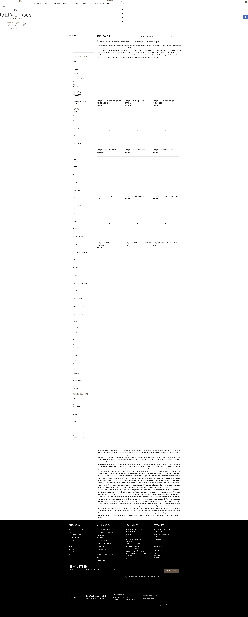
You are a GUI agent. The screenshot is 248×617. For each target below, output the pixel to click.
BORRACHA (76, 406)
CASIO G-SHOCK (78, 151)
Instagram (157, 553)
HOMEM (75, 340)
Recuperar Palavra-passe (106, 532)
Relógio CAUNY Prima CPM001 (106, 150)
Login (99, 529)
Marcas (122, 6)
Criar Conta (106, 529)
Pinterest (157, 555)
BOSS (74, 120)
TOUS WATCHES (78, 314)
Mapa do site (129, 558)
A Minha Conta (102, 535)
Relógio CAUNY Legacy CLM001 (135, 150)
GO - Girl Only (77, 206)
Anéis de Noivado (159, 532)
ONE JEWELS (77, 244)
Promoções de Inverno (76, 529)
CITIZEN (75, 167)
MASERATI (76, 229)
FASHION (75, 388)
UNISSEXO (76, 355)
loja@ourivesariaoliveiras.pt (171, 605)
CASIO (74, 136)
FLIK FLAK (76, 190)
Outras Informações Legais (134, 551)
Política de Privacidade (133, 546)
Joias (70, 543)
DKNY (74, 175)
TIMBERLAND (77, 298)
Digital (75, 84)
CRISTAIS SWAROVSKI (80, 78)
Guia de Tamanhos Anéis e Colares (137, 553)
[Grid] (130, 36)
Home (70, 30)
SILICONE (76, 429)
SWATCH (75, 291)
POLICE (75, 260)
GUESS (75, 213)
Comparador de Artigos (105, 555)
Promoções (157, 539)
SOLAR (75, 111)
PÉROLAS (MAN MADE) (80, 102)
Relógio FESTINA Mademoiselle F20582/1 (138, 243)
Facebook (157, 550)
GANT (74, 198)
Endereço (100, 538)
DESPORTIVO (77, 381)
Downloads (101, 546)
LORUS (75, 221)
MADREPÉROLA (78, 94)
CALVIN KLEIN (77, 128)
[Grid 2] (132, 36)
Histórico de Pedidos (104, 543)
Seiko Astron (75, 538)
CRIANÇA (75, 332)
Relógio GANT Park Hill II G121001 (135, 196)
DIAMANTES (77, 86)
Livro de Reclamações (132, 548)
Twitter (156, 558)
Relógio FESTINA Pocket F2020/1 (107, 196)
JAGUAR (75, 322)
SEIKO (75, 275)
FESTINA (75, 182)
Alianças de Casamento (162, 529)
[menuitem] (38, 4)
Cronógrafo (76, 77)
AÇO (74, 398)
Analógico (76, 61)
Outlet (71, 555)
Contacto (128, 556)
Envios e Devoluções (132, 536)
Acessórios (73, 552)
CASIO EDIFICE (77, 144)
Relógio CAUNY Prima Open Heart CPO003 (166, 243)
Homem (122, 1)
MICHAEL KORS (78, 237)
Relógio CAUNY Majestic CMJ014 (163, 150)
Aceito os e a (144, 576)
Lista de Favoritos (103, 541)
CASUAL (75, 365)
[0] (18, 4)
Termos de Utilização (132, 544)
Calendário (76, 69)
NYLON (75, 414)
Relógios (76, 30)
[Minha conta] (17, 4)
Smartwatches (76, 535)
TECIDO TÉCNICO (78, 437)
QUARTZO (76, 96)
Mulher (122, 3)
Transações (101, 557)
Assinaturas (101, 549)
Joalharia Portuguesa (162, 534)
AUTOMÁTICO (77, 104)
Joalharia (72, 541)
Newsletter (101, 560)
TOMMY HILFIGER (78, 306)
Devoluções (101, 552)
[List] (134, 36)
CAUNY (75, 159)
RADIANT (76, 267)
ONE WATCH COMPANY (80, 252)
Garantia (128, 541)
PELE (74, 422)
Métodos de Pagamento (133, 539)
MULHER (75, 347)
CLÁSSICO (76, 373)
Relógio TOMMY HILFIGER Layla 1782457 (165, 196)
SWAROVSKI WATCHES (80, 283)
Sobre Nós (128, 534)
